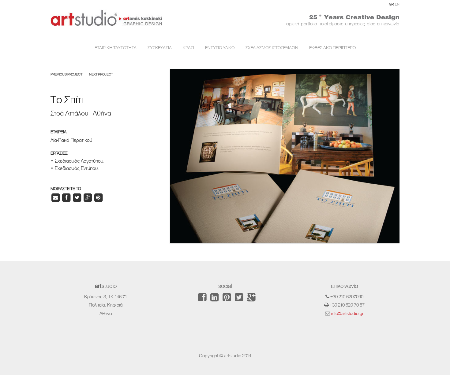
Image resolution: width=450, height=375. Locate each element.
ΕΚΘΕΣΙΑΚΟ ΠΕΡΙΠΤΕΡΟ (332, 47)
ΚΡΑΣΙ (188, 47)
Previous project (66, 74)
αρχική (292, 23)
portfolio (309, 23)
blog (371, 23)
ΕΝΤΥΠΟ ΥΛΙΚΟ (219, 47)
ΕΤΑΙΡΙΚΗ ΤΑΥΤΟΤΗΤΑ (116, 47)
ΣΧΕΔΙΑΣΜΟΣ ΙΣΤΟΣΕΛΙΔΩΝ (272, 47)
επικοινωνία (388, 23)
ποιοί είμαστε (331, 23)
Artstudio (106, 17)
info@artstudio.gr (347, 313)
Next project (101, 74)
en (397, 4)
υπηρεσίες (355, 23)
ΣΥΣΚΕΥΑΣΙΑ (160, 47)
